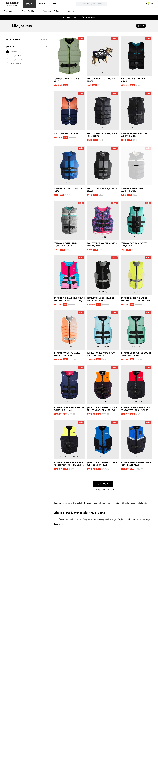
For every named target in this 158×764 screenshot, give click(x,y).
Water (42, 3)
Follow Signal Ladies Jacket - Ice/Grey (66, 244)
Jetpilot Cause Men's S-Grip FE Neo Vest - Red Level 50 (135, 408)
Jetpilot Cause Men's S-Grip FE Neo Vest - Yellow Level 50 (68, 463)
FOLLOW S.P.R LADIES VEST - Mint (68, 80)
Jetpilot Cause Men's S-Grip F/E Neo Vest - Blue (102, 463)
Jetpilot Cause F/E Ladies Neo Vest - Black (100, 299)
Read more (58, 523)
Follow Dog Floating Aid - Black (102, 80)
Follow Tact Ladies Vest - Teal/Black (134, 244)
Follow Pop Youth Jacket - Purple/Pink (102, 244)
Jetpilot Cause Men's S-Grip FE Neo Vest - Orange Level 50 (102, 408)
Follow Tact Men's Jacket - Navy (68, 189)
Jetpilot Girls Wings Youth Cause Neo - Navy (69, 408)
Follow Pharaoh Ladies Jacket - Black (134, 134)
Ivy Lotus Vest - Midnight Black (134, 80)
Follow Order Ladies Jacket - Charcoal (102, 134)
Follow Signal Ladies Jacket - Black (133, 189)
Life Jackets (77, 503)
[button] (152, 4)
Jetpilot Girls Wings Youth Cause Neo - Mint (136, 354)
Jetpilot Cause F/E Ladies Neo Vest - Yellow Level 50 (135, 299)
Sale (53, 3)
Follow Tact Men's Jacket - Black (102, 189)
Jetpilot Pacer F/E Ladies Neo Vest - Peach (67, 354)
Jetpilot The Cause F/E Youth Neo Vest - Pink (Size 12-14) (69, 299)
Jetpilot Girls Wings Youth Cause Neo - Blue (102, 354)
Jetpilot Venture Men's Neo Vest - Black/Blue (136, 463)
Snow (29, 3)
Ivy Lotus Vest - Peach (66, 133)
